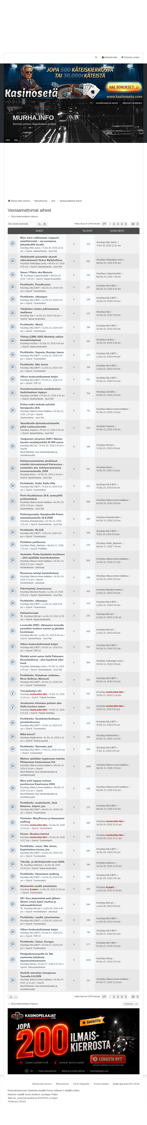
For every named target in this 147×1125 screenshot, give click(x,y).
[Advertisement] (73, 25)
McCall (33, 445)
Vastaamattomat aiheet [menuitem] (107, 103)
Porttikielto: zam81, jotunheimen (40, 917)
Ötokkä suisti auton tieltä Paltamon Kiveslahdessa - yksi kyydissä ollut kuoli (41, 659)
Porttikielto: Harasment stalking (39, 873)
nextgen (54, 1098)
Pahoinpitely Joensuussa (35, 588)
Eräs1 (33, 474)
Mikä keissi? (27, 734)
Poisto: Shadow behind (34, 833)
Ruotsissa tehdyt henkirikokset (39, 573)
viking (33, 964)
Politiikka (42, 548)
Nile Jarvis (35, 248)
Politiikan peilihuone (33, 542)
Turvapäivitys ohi (30, 690)
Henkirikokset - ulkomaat (32, 567)
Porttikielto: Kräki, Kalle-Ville (37, 483)
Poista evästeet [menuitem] (101, 1084)
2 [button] (114, 224)
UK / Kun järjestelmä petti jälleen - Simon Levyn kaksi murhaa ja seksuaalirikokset (41, 901)
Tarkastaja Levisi (38, 263)
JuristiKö (34, 395)
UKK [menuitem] (8, 140)
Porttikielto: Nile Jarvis (34, 364)
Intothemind (35, 737)
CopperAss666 (41, 275)
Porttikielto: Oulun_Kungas (37, 941)
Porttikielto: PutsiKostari (35, 284)
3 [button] (117, 224)
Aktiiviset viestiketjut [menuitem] (132, 103)
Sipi (32, 315)
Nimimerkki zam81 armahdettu (38, 886)
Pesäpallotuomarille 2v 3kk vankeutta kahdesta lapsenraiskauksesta (36, 957)
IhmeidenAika (36, 521)
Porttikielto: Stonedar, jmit (36, 746)
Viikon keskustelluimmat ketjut (39, 376)
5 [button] (125, 224)
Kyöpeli (34, 889)
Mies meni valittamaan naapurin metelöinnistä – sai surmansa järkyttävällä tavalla (39, 241)
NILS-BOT (35, 288)
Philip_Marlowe (37, 545)
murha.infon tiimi (38, 694)
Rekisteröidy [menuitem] (111, 57)
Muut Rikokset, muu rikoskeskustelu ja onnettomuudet (38, 454)
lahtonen (38, 865)
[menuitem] (13, 1102)
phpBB (41, 1090)
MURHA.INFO (33, 117)
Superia (34, 430)
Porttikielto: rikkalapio (33, 296)
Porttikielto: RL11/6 (32, 529)
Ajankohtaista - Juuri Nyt (45, 251)
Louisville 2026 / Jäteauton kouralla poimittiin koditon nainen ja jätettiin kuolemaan (42, 628)
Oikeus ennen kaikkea (41, 411)
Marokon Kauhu (38, 592)
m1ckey (33, 343)
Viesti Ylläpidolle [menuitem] (81, 1084)
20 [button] (133, 224)
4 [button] (121, 224)
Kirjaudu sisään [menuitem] (131, 57)
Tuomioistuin (39, 291)
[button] (104, 224)
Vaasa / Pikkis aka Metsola (36, 272)
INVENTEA (42, 1098)
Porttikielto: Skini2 (31, 324)
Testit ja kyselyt (40, 741)
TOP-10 (37, 383)
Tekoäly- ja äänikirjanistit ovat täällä (42, 861)
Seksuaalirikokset (36, 967)
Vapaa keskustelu (52, 279)
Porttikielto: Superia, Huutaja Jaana (42, 352)
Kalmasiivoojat (29, 612)
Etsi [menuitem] (16, 140)
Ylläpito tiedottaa (47, 697)
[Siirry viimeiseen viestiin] (118, 242)
